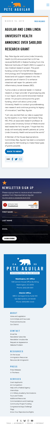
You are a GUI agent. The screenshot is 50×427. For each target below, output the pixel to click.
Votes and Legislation (18, 316)
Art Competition (16, 385)
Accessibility (19, 423)
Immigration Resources (19, 357)
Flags (12, 409)
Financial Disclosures (17, 322)
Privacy (30, 423)
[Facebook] (17, 420)
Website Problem (16, 345)
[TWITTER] (16, 159)
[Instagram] (28, 420)
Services (15, 379)
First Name (7, 212)
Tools (8, 423)
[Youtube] (32, 420)
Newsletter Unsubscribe (19, 339)
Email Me (13, 334)
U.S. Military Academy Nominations (23, 393)
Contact (15, 331)
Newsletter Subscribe (18, 337)
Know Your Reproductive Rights (22, 412)
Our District (14, 324)
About (14, 313)
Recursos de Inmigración (19, 360)
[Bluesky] (25, 420)
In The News (14, 372)
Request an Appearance (19, 342)
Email (5, 229)
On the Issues (15, 355)
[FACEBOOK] (12, 159)
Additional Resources (18, 398)
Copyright (40, 423)
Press (14, 366)
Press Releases (15, 370)
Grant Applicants (16, 382)
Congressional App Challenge (21, 407)
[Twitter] (21, 420)
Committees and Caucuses (20, 319)
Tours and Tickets (16, 396)
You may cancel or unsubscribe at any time (16, 198)
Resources (17, 351)
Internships (14, 390)
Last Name (7, 220)
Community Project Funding (20, 404)
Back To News (14, 151)
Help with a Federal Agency (20, 388)
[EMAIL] (20, 159)
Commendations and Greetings (21, 401)
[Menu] (48, 5)
